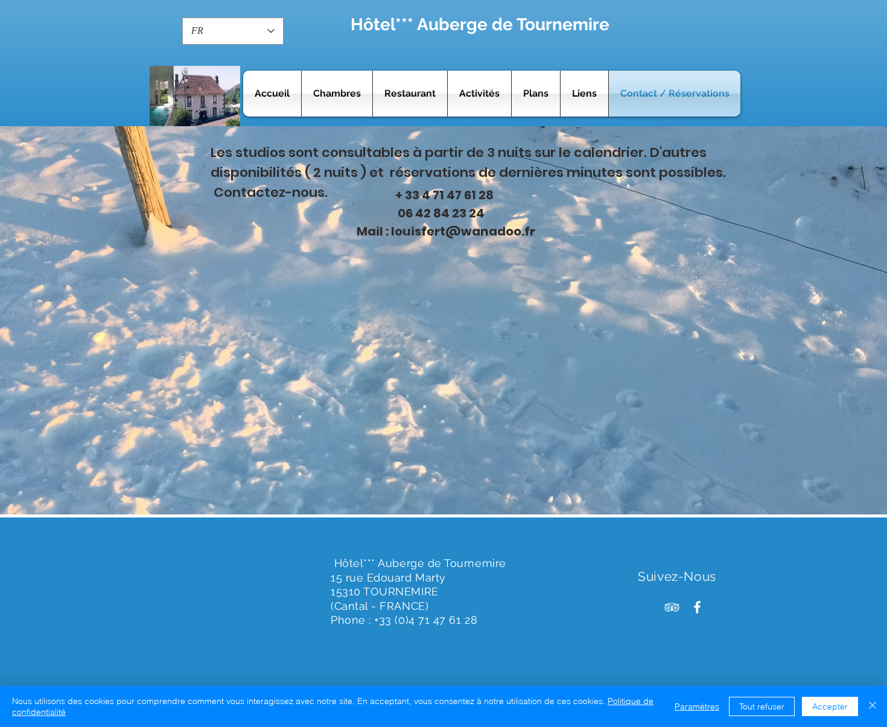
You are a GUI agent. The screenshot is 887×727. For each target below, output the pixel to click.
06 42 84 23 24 (440, 213)
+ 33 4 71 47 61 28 (444, 195)
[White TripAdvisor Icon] (672, 607)
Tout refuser (761, 706)
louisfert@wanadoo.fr (463, 231)
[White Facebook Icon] (697, 607)
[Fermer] (872, 706)
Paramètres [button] (697, 706)
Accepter (830, 706)
